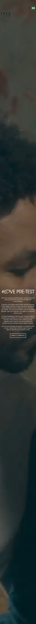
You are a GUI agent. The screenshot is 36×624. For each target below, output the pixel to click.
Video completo (18, 336)
